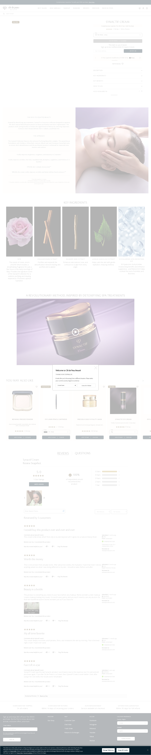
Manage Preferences (108, 750)
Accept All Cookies (123, 750)
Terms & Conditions (27, 753)
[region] (75, 750)
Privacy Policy (13, 751)
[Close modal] (95, 367)
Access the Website (86, 385)
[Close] (147, 750)
